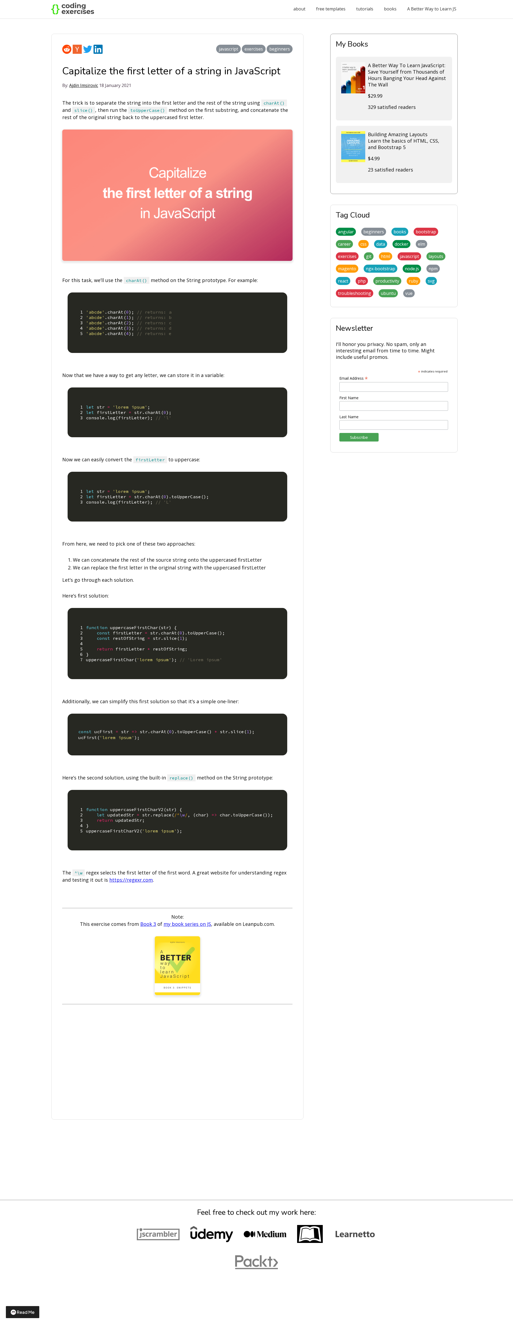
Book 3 (148, 924)
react (343, 281)
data (380, 244)
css (363, 244)
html (385, 256)
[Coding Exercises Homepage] (72, 13)
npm (433, 269)
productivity (387, 281)
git (368, 256)
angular (346, 232)
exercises (253, 49)
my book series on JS (187, 924)
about (299, 9)
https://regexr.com (131, 880)
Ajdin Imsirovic (83, 85)
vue (409, 293)
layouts (436, 256)
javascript (228, 49)
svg (431, 281)
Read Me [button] (25, 1312)
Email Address (353, 378)
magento (347, 269)
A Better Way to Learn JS (431, 9)
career (344, 244)
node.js (412, 269)
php (362, 281)
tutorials (364, 9)
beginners (279, 49)
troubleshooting (354, 293)
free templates (330, 9)
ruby (413, 281)
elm (421, 244)
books (390, 9)
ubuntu (388, 293)
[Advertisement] (177, 1062)
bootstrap (426, 232)
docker (401, 244)
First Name (349, 397)
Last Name (349, 416)
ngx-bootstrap (380, 269)
